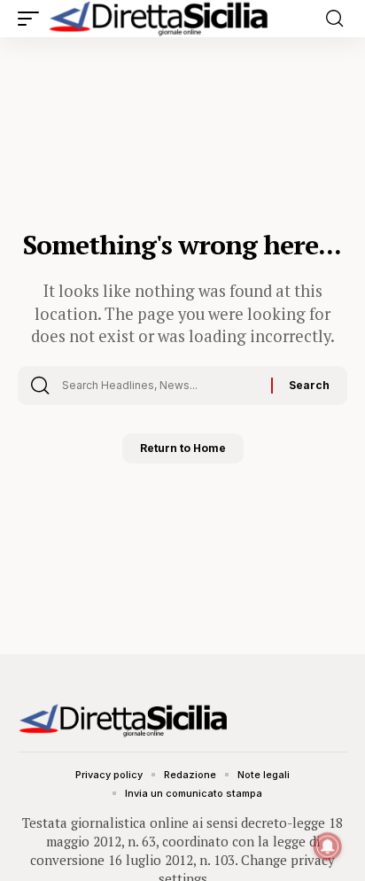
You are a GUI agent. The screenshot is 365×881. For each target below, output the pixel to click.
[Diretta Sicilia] (159, 18)
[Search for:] (160, 385)
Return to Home (183, 448)
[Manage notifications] (328, 846)
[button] (33, 18)
